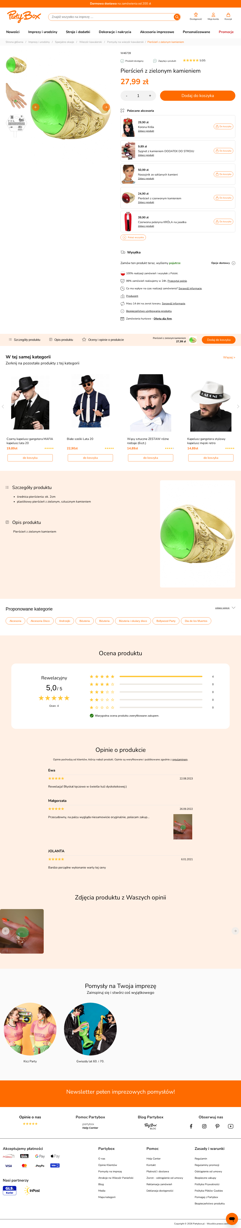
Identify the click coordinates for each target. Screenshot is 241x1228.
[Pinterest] (217, 1129)
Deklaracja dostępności (159, 1191)
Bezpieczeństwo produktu (210, 1203)
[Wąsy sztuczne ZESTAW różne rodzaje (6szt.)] (150, 403)
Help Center (153, 1158)
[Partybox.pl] (24, 22)
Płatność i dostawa (157, 1171)
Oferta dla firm (163, 318)
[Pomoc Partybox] (90, 1129)
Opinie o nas (30, 1117)
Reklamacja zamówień (159, 1184)
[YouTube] (230, 1129)
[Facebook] (191, 1129)
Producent (132, 296)
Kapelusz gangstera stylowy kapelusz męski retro (206, 441)
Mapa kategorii (106, 1197)
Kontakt (151, 1165)
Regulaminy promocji (207, 1165)
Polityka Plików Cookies (209, 1191)
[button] (196, 16)
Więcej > (229, 357)
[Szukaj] (177, 17)
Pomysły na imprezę (110, 1171)
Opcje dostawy (220, 263)
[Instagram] (204, 1129)
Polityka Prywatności (207, 1184)
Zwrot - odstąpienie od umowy (164, 1178)
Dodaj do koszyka (198, 96)
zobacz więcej (222, 607)
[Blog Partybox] (150, 1129)
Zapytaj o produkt (167, 60)
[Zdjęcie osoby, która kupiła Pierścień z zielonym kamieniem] (183, 838)
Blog (101, 1184)
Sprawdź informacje (190, 288)
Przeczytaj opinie (177, 281)
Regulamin (201, 1158)
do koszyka (30, 458)
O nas (101, 1158)
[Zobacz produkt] (129, 126)
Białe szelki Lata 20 (80, 439)
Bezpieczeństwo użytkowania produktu (149, 311)
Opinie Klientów (107, 1165)
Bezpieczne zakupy (205, 1178)
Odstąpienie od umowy (208, 1171)
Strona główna (14, 42)
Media (101, 1191)
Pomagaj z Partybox (206, 1197)
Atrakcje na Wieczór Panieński (115, 1178)
